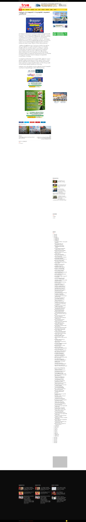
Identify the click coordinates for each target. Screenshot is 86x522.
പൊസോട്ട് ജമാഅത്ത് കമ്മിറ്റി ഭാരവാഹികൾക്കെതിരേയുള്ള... (59, 387)
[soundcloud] (67, 1)
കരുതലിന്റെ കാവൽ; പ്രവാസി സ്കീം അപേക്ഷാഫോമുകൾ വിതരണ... (59, 288)
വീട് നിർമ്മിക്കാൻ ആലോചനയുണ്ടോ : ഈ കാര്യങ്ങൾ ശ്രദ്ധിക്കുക (61, 493)
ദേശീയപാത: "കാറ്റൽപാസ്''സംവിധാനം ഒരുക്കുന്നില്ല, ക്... (60, 253)
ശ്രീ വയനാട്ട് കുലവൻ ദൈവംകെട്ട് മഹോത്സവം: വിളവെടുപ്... (59, 316)
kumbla (35, 15)
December (56, 238)
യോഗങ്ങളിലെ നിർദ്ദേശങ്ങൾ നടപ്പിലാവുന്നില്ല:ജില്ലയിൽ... (59, 353)
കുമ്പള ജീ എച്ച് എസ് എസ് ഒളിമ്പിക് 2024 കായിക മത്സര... (60, 414)
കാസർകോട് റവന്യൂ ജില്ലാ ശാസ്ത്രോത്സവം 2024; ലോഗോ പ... (60, 294)
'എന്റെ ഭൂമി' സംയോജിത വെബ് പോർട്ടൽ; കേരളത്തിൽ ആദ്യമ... (60, 280)
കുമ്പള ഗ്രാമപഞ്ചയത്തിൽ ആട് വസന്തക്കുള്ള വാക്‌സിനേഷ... (59, 298)
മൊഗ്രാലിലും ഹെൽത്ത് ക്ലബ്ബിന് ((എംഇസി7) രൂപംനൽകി (59, 381)
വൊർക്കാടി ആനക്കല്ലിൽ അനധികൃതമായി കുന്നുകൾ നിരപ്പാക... (60, 292)
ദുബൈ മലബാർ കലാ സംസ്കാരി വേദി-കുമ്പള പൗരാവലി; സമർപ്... (60, 383)
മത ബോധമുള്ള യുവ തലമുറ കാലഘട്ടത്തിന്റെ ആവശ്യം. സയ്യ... (60, 373)
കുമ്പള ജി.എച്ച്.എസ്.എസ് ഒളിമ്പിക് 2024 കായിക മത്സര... (60, 406)
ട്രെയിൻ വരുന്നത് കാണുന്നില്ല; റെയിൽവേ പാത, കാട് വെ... (59, 264)
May (55, 430)
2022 (54, 438)
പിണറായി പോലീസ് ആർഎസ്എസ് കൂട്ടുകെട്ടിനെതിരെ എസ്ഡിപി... (59, 308)
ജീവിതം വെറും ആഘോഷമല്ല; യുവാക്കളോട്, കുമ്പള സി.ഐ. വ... (60, 260)
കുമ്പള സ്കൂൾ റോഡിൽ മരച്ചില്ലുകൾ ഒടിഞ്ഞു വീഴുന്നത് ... (60, 318)
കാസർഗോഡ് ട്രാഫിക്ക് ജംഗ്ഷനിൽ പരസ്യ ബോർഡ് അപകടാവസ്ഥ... (60, 332)
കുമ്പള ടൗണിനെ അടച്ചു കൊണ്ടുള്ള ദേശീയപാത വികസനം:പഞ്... (59, 251)
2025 (54, 235)
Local (23, 9)
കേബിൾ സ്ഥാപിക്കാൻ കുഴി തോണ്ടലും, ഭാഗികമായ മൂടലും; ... (60, 282)
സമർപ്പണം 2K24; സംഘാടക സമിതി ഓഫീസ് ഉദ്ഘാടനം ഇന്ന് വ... (60, 410)
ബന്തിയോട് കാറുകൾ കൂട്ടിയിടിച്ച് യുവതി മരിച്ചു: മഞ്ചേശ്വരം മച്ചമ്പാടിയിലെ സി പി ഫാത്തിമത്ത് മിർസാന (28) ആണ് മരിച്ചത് (59, 197)
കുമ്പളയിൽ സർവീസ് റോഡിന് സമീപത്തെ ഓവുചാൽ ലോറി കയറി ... (60, 302)
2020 (54, 441)
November (56, 239)
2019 (54, 442)
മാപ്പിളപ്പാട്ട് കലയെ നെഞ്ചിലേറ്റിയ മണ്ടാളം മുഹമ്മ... (59, 361)
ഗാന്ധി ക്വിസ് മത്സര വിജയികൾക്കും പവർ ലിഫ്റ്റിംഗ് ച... (60, 304)
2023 (54, 437)
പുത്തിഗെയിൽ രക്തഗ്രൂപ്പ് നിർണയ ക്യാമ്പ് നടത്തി (60, 341)
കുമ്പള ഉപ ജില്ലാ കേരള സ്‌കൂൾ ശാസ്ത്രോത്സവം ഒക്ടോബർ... (59, 284)
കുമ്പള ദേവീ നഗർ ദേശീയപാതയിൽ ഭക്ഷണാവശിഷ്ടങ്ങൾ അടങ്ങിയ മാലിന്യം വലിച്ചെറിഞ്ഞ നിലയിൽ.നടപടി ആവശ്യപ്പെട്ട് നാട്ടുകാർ (23, 129)
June (55, 429)
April (55, 432)
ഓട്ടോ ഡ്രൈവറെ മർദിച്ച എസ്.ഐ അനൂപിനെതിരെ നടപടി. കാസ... (60, 351)
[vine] (62, 1)
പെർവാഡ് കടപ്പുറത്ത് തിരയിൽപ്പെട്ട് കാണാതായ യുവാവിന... (59, 404)
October (56, 240)
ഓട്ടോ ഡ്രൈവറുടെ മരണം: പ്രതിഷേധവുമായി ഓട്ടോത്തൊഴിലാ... (60, 363)
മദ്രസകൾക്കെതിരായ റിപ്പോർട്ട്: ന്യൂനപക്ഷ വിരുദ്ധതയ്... (59, 320)
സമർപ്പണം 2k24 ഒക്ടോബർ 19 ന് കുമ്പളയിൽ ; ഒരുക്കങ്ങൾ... (59, 324)
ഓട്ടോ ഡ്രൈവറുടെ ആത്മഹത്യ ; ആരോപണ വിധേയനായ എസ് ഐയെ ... (60, 365)
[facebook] (55, 1)
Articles (43, 9)
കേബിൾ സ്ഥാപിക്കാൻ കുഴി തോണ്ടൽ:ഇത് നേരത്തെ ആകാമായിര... (60, 347)
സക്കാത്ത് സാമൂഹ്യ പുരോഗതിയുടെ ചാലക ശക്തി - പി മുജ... (60, 334)
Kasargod (32, 9)
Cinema (51, 9)
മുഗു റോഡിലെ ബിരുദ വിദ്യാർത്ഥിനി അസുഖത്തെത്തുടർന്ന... (60, 274)
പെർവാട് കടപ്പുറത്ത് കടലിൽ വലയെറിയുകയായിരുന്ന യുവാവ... (60, 412)
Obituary (47, 9)
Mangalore (27, 9)
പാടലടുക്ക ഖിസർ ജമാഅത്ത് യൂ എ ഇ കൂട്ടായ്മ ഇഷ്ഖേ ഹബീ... (60, 422)
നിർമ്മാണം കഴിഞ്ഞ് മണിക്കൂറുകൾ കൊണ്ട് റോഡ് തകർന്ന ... (59, 369)
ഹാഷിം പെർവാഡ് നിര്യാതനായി (59, 367)
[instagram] (58, 1)
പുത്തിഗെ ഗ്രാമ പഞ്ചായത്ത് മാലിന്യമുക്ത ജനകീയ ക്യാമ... (59, 402)
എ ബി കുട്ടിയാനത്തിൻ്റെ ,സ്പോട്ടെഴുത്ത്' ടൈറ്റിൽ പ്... (60, 242)
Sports (55, 9)
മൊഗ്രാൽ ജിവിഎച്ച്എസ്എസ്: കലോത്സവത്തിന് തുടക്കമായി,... (59, 310)
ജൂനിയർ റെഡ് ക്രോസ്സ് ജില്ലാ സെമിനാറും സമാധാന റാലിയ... (59, 268)
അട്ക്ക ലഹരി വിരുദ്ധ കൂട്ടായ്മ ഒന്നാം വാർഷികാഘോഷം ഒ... (60, 424)
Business (54, 216)
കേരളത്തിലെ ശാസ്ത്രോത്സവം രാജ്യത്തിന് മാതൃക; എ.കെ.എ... (59, 266)
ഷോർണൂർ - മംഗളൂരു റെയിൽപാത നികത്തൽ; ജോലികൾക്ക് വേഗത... (59, 286)
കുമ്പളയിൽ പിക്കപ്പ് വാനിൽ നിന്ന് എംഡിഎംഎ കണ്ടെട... (59, 340)
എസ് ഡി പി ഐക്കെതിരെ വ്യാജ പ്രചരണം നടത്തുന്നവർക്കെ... (59, 278)
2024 (54, 236)
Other (39, 9)
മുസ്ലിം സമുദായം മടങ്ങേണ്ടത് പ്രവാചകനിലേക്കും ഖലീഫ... (59, 270)
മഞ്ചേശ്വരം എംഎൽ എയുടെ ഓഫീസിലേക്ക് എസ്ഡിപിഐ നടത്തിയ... (59, 246)
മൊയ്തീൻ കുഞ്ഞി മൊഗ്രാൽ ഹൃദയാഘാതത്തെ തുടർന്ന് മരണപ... (60, 312)
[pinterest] (65, 1)
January (56, 435)
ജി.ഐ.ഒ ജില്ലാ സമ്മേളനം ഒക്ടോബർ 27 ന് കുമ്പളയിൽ (60, 276)
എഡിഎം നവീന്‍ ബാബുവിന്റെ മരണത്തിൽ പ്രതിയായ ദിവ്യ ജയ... (60, 255)
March (56, 433)
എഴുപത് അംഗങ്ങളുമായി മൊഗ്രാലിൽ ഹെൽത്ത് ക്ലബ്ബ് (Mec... (60, 343)
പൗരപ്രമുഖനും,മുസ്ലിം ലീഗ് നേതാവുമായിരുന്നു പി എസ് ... (59, 379)
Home (20, 9)
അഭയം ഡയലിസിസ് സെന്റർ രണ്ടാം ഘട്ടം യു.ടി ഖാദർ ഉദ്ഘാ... (60, 389)
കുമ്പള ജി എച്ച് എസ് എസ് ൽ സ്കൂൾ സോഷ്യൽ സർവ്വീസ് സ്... (59, 371)
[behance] (61, 1)
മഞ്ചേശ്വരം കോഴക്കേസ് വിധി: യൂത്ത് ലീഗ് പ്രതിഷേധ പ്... (60, 375)
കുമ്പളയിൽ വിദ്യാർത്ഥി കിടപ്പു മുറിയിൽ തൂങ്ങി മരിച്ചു (62, 185)
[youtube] (64, 1)
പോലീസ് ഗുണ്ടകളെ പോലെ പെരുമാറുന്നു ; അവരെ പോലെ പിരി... (60, 349)
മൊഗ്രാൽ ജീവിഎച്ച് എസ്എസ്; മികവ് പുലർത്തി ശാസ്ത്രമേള (60, 385)
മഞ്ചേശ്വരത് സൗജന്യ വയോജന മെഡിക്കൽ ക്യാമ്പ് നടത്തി (60, 290)
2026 (54, 234)
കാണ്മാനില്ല (56, 392)
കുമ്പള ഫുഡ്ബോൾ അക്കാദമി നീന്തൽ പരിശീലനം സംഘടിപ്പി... (60, 416)
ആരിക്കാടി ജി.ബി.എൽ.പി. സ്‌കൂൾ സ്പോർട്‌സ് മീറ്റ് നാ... (59, 345)
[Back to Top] (66, 521)
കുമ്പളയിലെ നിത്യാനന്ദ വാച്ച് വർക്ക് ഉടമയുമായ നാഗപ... (60, 394)
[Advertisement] (63, 30)
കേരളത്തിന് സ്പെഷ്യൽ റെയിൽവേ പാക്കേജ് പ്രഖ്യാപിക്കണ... (60, 306)
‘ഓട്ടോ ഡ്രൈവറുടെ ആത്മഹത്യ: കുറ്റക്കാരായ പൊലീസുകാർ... (59, 355)
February (56, 434)
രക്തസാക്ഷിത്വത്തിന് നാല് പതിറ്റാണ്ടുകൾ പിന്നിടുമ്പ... (58, 244)
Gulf (36, 9)
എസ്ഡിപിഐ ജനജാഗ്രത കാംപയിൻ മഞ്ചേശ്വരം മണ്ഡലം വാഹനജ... (60, 328)
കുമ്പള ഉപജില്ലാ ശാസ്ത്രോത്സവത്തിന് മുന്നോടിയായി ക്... (60, 326)
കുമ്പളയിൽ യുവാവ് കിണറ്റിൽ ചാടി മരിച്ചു (61, 181)
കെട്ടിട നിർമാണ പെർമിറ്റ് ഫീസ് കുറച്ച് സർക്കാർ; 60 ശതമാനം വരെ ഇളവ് (61, 488)
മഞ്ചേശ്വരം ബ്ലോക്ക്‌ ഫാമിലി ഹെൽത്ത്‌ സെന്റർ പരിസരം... (59, 391)
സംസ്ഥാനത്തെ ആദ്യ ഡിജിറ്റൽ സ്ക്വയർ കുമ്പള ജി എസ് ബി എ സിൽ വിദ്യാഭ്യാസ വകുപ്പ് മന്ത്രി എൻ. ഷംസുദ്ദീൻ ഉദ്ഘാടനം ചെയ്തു (35, 129)
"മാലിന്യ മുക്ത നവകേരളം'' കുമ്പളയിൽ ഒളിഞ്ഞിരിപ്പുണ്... (60, 418)
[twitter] (56, 1)
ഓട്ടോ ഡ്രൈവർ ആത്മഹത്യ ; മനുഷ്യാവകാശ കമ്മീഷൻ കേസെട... (60, 359)
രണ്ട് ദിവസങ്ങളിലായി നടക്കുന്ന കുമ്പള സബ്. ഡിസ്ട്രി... (60, 262)
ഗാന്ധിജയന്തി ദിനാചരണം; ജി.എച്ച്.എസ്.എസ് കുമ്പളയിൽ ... (59, 398)
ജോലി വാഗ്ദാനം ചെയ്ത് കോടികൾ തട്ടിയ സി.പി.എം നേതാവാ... (60, 357)
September (56, 425)
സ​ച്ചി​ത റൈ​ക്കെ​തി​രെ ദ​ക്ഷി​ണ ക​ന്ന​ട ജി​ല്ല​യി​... (60, 338)
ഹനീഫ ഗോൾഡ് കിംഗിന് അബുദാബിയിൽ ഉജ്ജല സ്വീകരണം (60, 257)
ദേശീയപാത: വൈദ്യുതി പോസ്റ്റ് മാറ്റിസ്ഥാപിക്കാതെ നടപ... (59, 300)
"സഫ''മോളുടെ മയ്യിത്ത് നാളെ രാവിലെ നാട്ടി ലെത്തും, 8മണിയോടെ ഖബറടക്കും (29, 488)
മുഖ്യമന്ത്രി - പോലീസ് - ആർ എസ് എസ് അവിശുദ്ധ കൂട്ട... (60, 396)
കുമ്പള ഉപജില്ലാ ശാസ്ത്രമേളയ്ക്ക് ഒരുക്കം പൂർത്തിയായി (59, 330)
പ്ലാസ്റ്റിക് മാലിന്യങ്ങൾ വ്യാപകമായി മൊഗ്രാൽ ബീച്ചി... (60, 296)
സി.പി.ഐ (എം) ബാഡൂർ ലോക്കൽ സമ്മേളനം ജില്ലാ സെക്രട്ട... (59, 249)
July (55, 428)
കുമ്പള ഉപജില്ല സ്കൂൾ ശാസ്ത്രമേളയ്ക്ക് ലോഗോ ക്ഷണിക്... (60, 420)
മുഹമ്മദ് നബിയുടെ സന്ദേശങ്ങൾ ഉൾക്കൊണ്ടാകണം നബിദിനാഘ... (59, 408)
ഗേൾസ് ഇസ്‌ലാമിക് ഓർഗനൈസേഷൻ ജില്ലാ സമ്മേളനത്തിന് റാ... (60, 272)
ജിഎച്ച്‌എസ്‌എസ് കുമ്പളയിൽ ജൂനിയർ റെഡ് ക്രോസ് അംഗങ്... (60, 400)
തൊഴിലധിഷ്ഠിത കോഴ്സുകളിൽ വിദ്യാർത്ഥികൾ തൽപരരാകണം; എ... (60, 258)
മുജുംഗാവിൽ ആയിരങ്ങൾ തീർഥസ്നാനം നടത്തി (60, 314)
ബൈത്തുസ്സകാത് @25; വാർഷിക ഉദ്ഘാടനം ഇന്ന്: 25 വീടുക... (59, 336)
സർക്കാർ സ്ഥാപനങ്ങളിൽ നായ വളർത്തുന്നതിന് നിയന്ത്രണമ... (59, 377)
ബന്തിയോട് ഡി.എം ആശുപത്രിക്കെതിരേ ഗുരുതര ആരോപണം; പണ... (60, 322)
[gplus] (60, 1)
